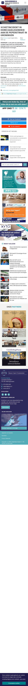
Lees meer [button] (22, 679)
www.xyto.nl (6, 388)
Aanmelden (5, 407)
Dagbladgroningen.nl (11, 1)
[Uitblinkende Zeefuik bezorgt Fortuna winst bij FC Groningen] (4, 273)
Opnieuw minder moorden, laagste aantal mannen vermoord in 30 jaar (17, 292)
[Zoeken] (25, 164)
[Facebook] (2, 394)
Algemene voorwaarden (7, 432)
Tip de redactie (15, 126)
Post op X (15, 123)
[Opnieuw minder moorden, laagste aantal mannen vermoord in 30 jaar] (4, 292)
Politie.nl (22, 39)
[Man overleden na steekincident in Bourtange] (4, 279)
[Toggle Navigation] (25, 2)
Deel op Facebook (15, 119)
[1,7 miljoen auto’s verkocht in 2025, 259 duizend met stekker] (4, 286)
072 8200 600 (7, 384)
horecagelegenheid (14, 90)
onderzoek (5, 90)
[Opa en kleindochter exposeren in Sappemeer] (4, 249)
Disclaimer (4, 435)
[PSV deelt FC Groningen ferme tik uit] (4, 255)
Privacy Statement (6, 438)
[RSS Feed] (8, 394)
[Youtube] (5, 394)
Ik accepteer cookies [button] (14, 683)
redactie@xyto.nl (7, 386)
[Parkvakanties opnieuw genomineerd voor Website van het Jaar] (4, 299)
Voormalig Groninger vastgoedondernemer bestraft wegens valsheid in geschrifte (18, 148)
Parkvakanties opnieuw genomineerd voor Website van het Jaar (18, 298)
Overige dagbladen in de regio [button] (10, 428)
